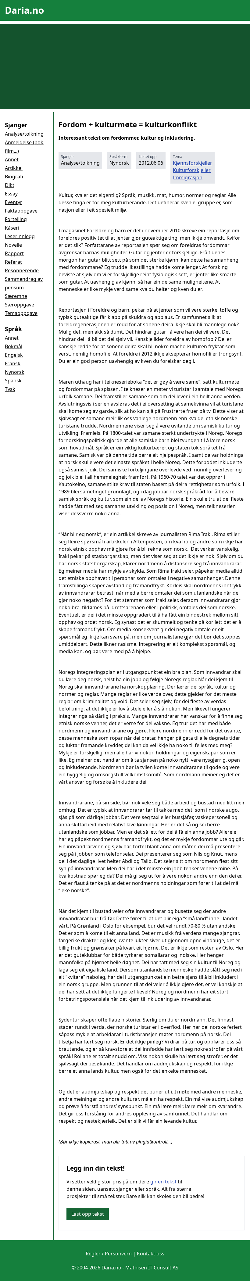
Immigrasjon (187, 177)
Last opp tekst (87, 1214)
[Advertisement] (125, 66)
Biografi (14, 176)
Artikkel (14, 168)
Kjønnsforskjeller (192, 162)
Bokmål (13, 346)
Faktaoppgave (21, 210)
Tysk (10, 389)
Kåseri (12, 227)
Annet (12, 159)
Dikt (9, 185)
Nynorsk (14, 372)
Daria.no (24, 10)
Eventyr (13, 202)
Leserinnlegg (20, 236)
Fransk (12, 363)
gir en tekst (163, 1181)
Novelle (13, 245)
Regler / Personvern (109, 1253)
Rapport (14, 253)
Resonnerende (22, 270)
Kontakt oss (150, 1253)
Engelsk (14, 355)
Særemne (16, 296)
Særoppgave (19, 304)
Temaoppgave (21, 313)
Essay (11, 193)
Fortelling (16, 219)
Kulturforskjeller (192, 170)
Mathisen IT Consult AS (151, 1267)
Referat (13, 262)
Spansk (13, 380)
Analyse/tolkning (24, 134)
